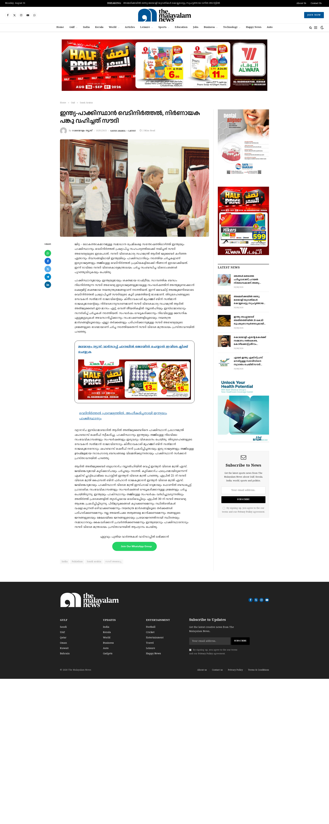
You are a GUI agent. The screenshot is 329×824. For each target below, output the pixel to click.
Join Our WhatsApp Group (136, 546)
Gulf (72, 27)
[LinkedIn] (48, 284)
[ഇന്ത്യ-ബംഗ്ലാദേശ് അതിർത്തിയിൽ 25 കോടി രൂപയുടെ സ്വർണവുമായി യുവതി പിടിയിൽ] (224, 321)
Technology (230, 27)
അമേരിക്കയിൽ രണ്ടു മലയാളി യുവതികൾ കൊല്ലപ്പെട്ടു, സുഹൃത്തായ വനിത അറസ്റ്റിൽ (249, 300)
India (86, 27)
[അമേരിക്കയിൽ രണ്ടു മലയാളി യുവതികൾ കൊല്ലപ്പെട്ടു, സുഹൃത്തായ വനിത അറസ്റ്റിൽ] (224, 300)
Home (60, 27)
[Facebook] (48, 261)
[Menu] (315, 28)
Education (181, 27)
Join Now (314, 15)
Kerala (99, 27)
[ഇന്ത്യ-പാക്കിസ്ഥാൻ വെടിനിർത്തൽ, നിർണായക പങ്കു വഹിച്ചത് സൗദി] (134, 188)
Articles (130, 27)
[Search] (311, 28)
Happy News (253, 27)
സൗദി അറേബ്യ (113, 561)
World (113, 27)
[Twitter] (48, 269)
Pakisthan (77, 561)
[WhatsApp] (48, 253)
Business (209, 27)
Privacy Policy (245, 512)
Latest (132, 131)
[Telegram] (48, 277)
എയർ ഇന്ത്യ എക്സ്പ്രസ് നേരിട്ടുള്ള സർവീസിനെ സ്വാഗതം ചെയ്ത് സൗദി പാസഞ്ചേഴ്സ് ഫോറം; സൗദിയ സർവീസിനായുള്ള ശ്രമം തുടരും (251, 361)
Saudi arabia (94, 561)
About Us (301, 3)
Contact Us (316, 3)
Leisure (145, 27)
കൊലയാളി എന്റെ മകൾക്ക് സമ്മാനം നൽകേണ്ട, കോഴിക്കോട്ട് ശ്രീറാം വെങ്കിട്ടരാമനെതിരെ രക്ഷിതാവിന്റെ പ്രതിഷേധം (250, 341)
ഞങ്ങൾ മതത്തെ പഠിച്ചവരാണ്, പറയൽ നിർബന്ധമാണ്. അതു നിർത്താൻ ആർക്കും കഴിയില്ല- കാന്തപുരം (246, 279)
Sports (162, 27)
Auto (270, 27)
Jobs (195, 27)
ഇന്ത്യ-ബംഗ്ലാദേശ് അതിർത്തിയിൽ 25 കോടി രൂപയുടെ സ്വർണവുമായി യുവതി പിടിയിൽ (172, 3)
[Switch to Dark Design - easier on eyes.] (322, 27)
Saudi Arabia (118, 131)
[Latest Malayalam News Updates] (164, 15)
